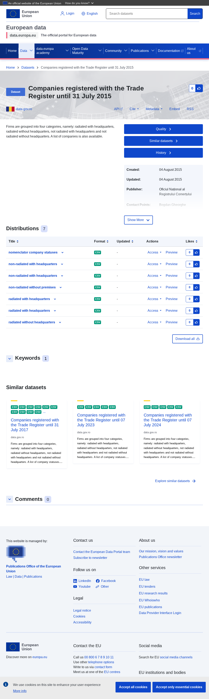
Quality (161, 129)
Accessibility (82, 622)
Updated (123, 241)
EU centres (112, 672)
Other (105, 586)
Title (12, 241)
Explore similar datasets (175, 481)
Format (99, 241)
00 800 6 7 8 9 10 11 (99, 657)
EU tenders (147, 586)
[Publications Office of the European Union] (37, 553)
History (161, 152)
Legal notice (82, 610)
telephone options (101, 662)
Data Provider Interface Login (160, 613)
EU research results (153, 593)
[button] (79, 3)
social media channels (176, 657)
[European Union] (37, 646)
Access (153, 252)
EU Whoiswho (149, 600)
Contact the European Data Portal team (101, 552)
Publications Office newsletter (160, 557)
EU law (144, 579)
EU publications (150, 607)
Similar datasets (161, 141)
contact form (103, 667)
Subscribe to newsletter (90, 557)
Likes (190, 241)
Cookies (79, 616)
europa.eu (39, 657)
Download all (185, 339)
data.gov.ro (24, 109)
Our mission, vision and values (161, 551)
